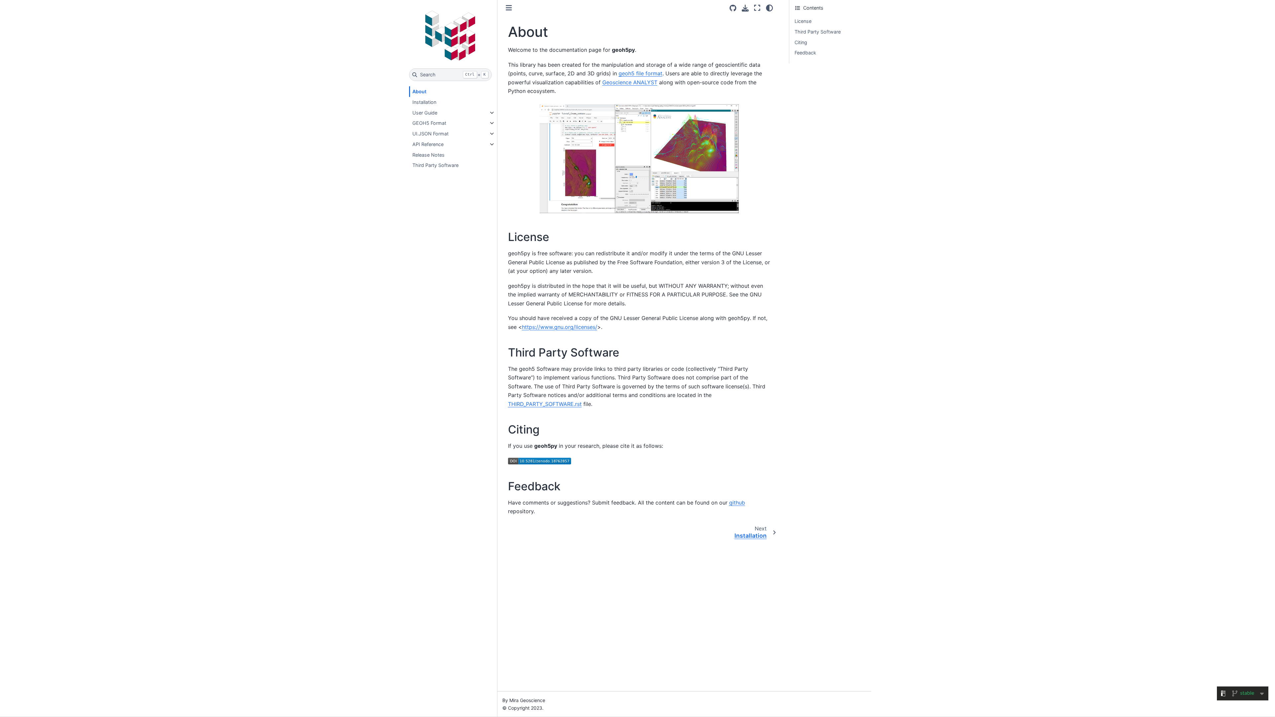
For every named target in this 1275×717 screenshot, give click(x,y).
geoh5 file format (640, 73)
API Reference (428, 144)
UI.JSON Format (430, 133)
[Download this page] (745, 8)
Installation (424, 102)
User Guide (424, 113)
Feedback (805, 52)
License (803, 21)
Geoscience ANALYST (629, 82)
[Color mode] (769, 8)
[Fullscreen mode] (757, 8)
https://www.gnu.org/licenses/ (559, 327)
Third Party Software (435, 165)
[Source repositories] (733, 8)
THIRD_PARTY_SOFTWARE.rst (545, 404)
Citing (801, 42)
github (737, 502)
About (419, 91)
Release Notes (428, 155)
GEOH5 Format (429, 123)
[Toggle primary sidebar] (509, 7)
